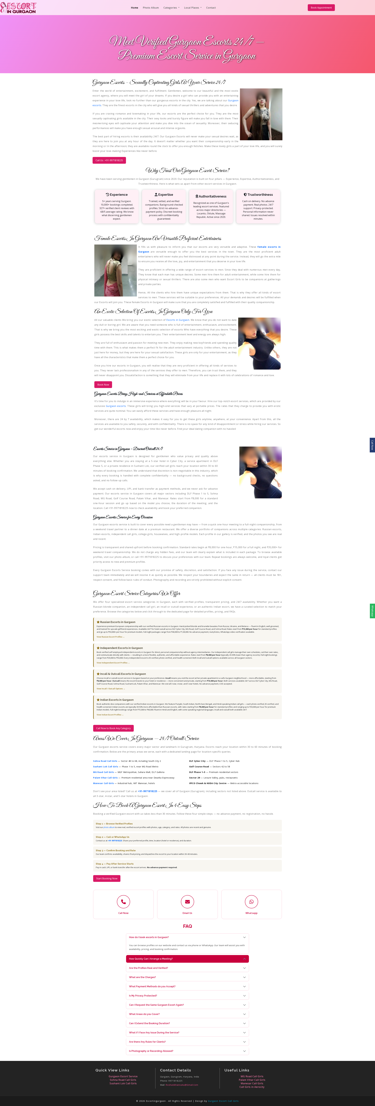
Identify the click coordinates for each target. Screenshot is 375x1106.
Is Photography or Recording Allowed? (151, 1051)
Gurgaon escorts (116, 406)
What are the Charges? (142, 977)
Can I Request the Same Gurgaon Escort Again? (156, 1005)
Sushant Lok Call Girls (123, 1083)
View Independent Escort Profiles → (113, 662)
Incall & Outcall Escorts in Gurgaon (123, 673)
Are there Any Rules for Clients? (147, 1041)
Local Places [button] (192, 7)
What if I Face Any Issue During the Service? (154, 1032)
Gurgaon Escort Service (123, 1076)
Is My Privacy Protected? (143, 995)
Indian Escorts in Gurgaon (117, 699)
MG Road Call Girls (252, 1076)
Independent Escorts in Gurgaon (121, 647)
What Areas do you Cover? (144, 1014)
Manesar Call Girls (252, 1083)
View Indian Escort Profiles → (110, 714)
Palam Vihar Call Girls (252, 1079)
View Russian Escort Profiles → (111, 636)
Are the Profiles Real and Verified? (148, 968)
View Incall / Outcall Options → (111, 688)
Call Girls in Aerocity (252, 1086)
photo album (109, 827)
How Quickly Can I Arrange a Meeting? (151, 958)
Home (135, 7)
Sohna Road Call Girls (123, 1079)
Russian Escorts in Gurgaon (117, 622)
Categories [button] (170, 7)
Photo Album (151, 7)
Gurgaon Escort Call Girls (223, 1101)
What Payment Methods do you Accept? (152, 986)
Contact (211, 7)
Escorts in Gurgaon (177, 320)
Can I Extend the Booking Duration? (149, 1023)
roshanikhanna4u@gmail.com (182, 1084)
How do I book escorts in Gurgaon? (149, 937)
